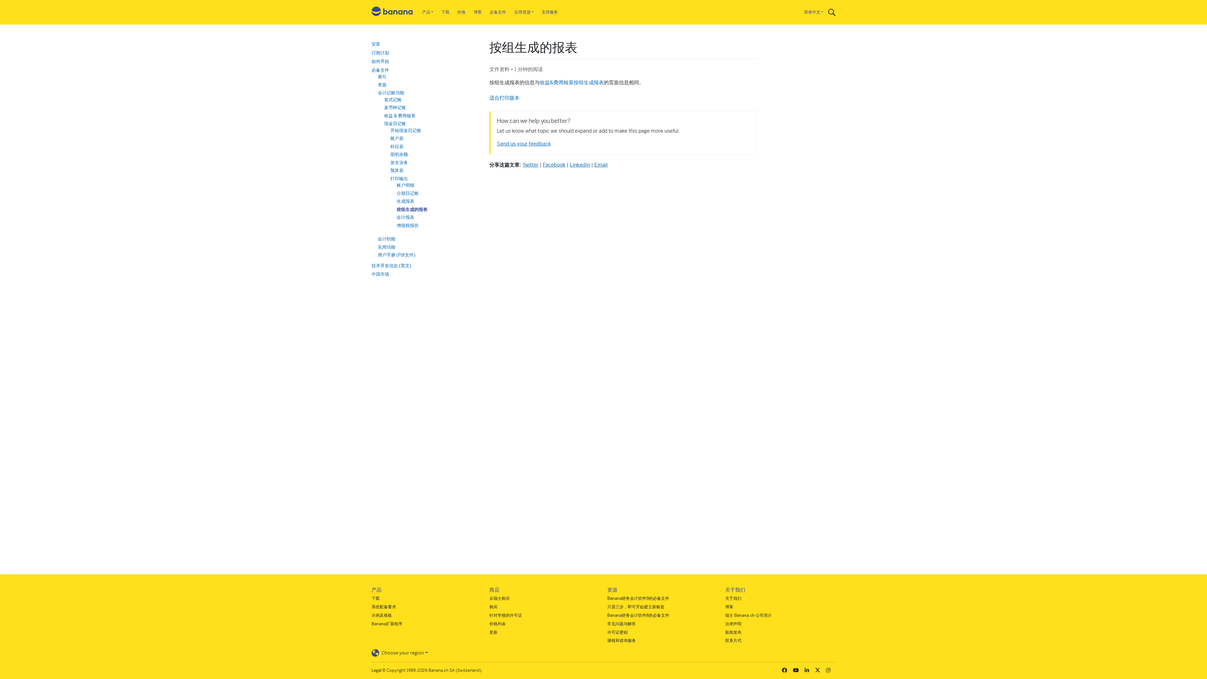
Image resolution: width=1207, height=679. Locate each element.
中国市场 (380, 274)
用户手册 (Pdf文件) (397, 255)
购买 (493, 607)
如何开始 (380, 61)
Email (601, 165)
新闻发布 (733, 632)
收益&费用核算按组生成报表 (572, 82)
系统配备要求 (384, 607)
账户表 (397, 138)
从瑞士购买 (499, 598)
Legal (376, 670)
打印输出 (399, 178)
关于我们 (733, 598)
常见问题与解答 (621, 624)
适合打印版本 (504, 98)
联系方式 (733, 640)
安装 (376, 44)
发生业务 (399, 162)
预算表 (397, 170)
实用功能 (386, 247)
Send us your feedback (524, 144)
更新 (493, 632)
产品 (426, 12)
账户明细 (405, 185)
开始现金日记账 (405, 130)
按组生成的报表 (412, 209)
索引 (382, 77)
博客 (478, 12)
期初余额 (399, 154)
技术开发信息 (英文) (391, 265)
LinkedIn (580, 165)
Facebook (554, 165)
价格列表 (497, 624)
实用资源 (522, 12)
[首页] (392, 12)
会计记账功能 (391, 93)
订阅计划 (380, 53)
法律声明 (733, 624)
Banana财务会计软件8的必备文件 (638, 615)
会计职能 (386, 239)
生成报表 (405, 201)
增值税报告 (408, 225)
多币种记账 (395, 107)
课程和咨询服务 (621, 640)
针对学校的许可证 (505, 615)
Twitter (530, 165)
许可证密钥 (617, 632)
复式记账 (393, 99)
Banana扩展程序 (387, 624)
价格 (461, 12)
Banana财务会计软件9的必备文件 (638, 598)
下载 (445, 12)
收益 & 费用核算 (400, 116)
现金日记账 (395, 123)
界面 (382, 85)
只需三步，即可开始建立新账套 (635, 607)
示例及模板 (382, 615)
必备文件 (498, 12)
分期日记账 (408, 193)
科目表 (397, 146)
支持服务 (550, 12)
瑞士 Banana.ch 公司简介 (748, 615)
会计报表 (405, 217)
